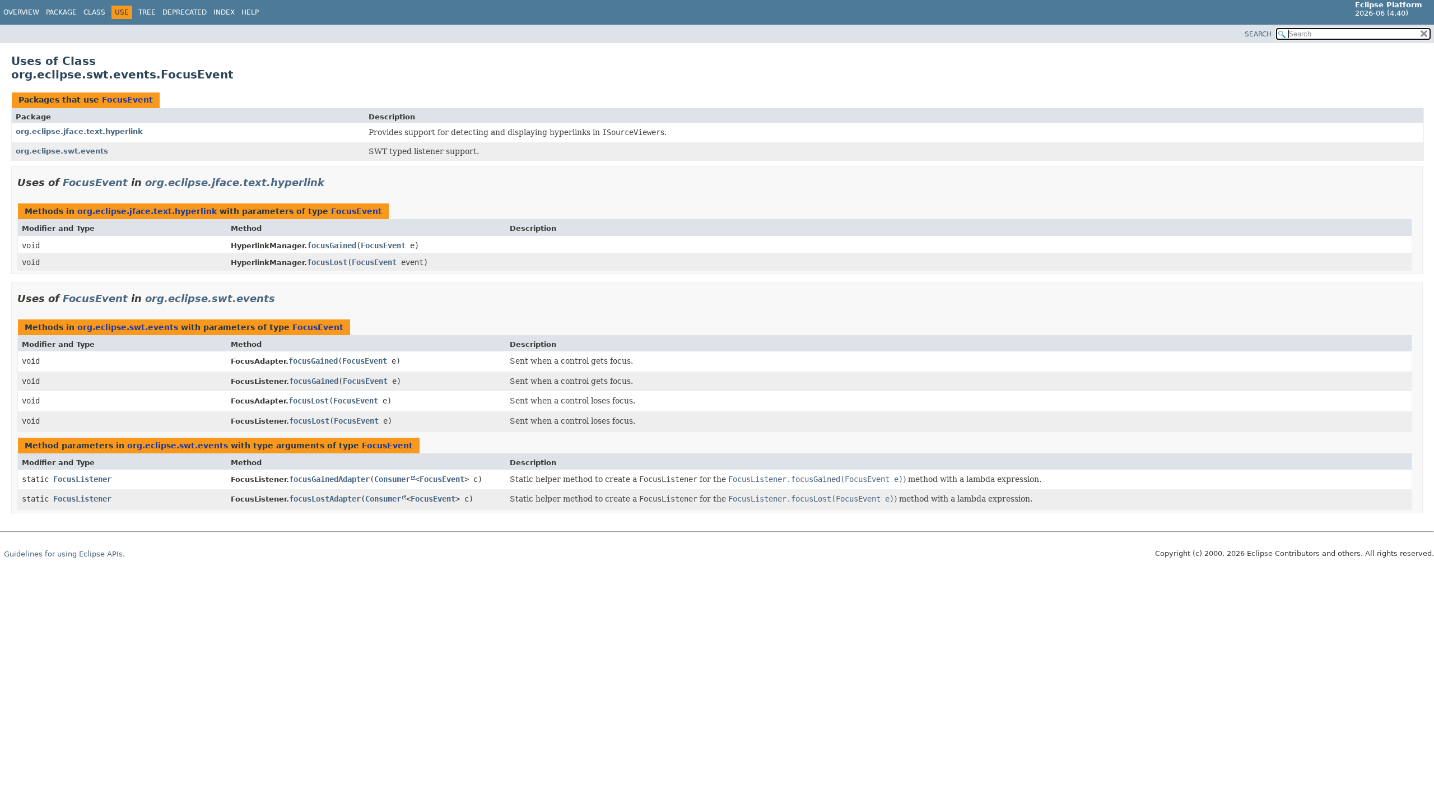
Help (250, 12)
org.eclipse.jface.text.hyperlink (79, 131)
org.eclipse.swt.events (62, 151)
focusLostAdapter (325, 498)
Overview (21, 12)
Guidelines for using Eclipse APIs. (64, 554)
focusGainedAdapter (329, 479)
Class (94, 12)
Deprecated (184, 12)
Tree (147, 12)
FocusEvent (127, 99)
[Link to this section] (332, 182)
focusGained (331, 245)
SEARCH (1258, 34)
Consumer (392, 479)
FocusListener (82, 479)
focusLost (327, 262)
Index (224, 12)
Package (61, 12)
